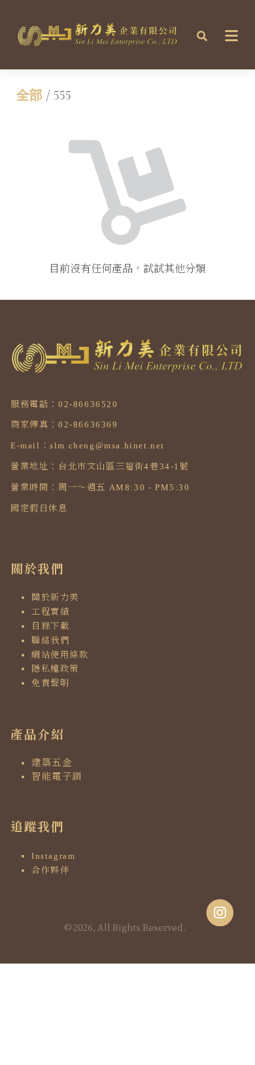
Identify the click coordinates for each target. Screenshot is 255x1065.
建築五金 (51, 762)
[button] (202, 34)
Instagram (53, 856)
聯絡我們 (50, 640)
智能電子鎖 (56, 776)
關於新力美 (55, 597)
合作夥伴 (50, 870)
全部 (29, 95)
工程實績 (50, 612)
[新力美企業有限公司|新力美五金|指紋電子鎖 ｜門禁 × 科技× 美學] (98, 35)
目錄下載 (50, 626)
